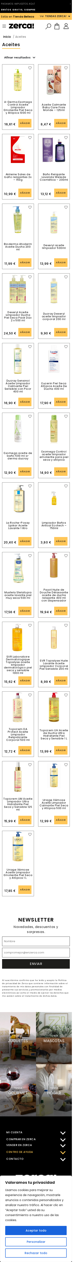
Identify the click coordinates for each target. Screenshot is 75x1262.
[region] (36, 1219)
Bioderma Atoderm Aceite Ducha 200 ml (18, 246)
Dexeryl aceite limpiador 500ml (54, 246)
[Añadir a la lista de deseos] (30, 68)
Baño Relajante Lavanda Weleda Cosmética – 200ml (54, 177)
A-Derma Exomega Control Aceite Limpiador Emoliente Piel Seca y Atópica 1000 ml (18, 107)
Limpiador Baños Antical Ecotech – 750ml (54, 525)
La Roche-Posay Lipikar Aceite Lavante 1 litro (18, 525)
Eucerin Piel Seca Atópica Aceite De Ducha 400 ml (54, 386)
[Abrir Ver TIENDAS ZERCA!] (69, 16)
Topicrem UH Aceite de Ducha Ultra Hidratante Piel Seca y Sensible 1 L (54, 734)
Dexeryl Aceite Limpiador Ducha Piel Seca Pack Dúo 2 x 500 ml (18, 316)
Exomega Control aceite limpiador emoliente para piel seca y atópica (54, 456)
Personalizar (36, 1242)
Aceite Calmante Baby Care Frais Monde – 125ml (54, 107)
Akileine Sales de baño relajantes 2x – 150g (17, 177)
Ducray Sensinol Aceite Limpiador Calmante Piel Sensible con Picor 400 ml (18, 386)
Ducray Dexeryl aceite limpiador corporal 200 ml (54, 316)
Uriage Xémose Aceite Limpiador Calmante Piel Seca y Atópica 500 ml (54, 804)
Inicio (7, 37)
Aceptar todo (36, 1230)
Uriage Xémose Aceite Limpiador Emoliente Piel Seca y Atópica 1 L (18, 874)
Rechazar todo (36, 1253)
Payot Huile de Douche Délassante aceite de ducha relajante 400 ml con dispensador (54, 595)
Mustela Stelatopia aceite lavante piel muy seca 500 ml (18, 595)
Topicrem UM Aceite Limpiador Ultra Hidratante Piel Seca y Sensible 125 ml (17, 804)
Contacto (15, 1159)
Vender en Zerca (19, 1145)
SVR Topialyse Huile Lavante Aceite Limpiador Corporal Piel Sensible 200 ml (54, 665)
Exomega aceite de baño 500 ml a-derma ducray (18, 455)
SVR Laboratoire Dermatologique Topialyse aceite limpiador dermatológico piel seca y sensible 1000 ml (18, 665)
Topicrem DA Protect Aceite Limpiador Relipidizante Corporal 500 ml (18, 734)
